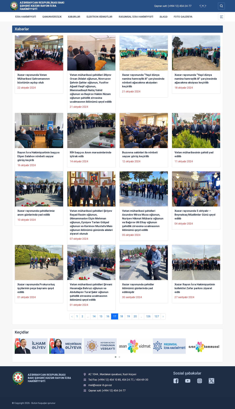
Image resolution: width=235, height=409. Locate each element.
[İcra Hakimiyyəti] (14, 5)
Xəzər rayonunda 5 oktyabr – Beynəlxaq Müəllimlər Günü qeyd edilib (195, 214)
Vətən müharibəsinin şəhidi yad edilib (194, 154)
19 (128, 316)
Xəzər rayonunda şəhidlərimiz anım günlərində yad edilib (36, 212)
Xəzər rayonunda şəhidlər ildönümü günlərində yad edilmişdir (138, 288)
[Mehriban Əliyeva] (65, 346)
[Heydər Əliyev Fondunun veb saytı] (100, 346)
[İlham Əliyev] (31, 346)
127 (156, 316)
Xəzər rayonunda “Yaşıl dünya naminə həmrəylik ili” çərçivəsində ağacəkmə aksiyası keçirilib (196, 78)
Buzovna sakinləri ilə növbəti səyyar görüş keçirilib (140, 154)
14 (94, 316)
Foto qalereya (183, 16)
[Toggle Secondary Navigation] (221, 16)
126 (148, 316)
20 (135, 316)
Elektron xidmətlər (99, 16)
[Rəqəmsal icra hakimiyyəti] (169, 346)
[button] (116, 357)
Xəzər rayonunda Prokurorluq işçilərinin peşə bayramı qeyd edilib (36, 288)
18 (121, 316)
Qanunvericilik (52, 16)
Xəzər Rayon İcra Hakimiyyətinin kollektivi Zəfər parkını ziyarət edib (195, 288)
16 (107, 316)
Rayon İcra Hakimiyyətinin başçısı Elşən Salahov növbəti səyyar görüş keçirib (38, 156)
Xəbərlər (74, 16)
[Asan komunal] (203, 346)
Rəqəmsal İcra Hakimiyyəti (136, 16)
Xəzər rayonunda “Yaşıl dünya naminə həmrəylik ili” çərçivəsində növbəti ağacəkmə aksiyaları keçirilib (143, 80)
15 (100, 316)
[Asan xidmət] (134, 346)
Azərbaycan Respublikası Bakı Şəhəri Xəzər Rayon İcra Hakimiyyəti (42, 6)
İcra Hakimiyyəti (25, 16)
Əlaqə (163, 16)
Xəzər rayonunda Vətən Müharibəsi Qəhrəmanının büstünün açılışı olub (33, 78)
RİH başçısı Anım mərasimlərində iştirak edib (90, 154)
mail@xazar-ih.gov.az (100, 385)
